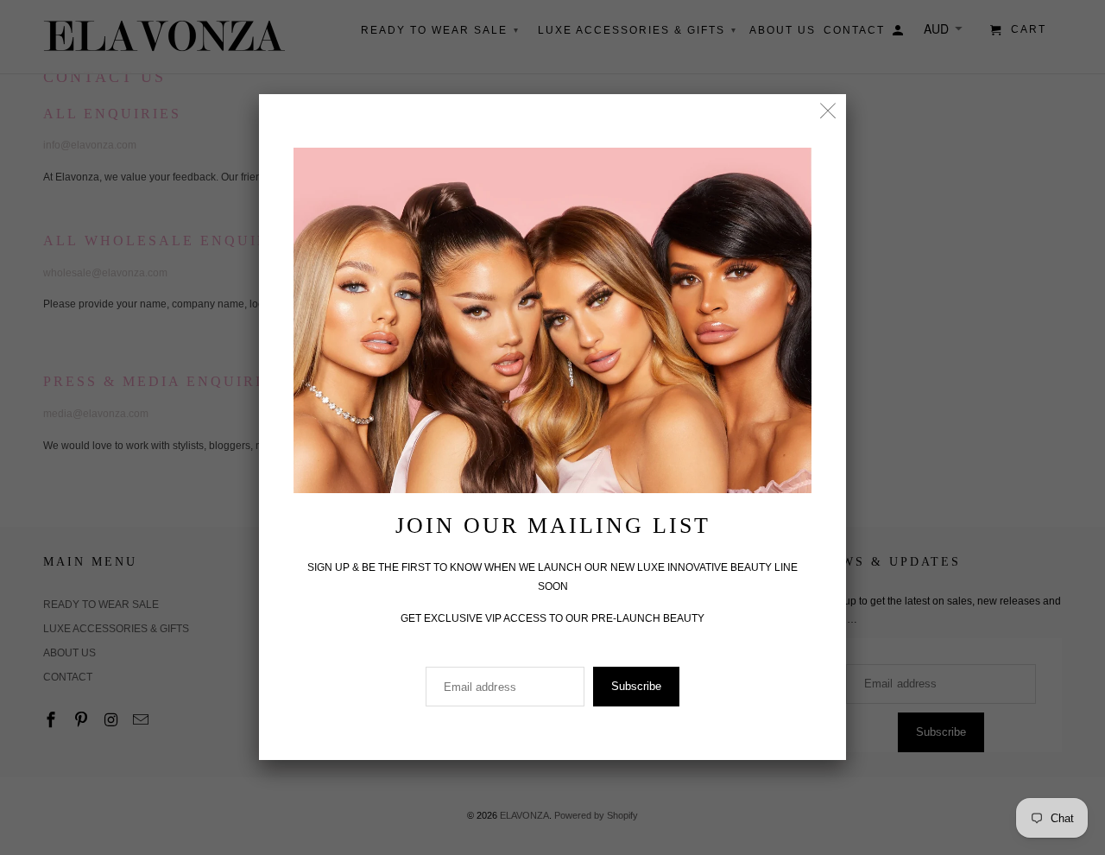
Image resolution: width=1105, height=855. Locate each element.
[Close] (828, 112)
